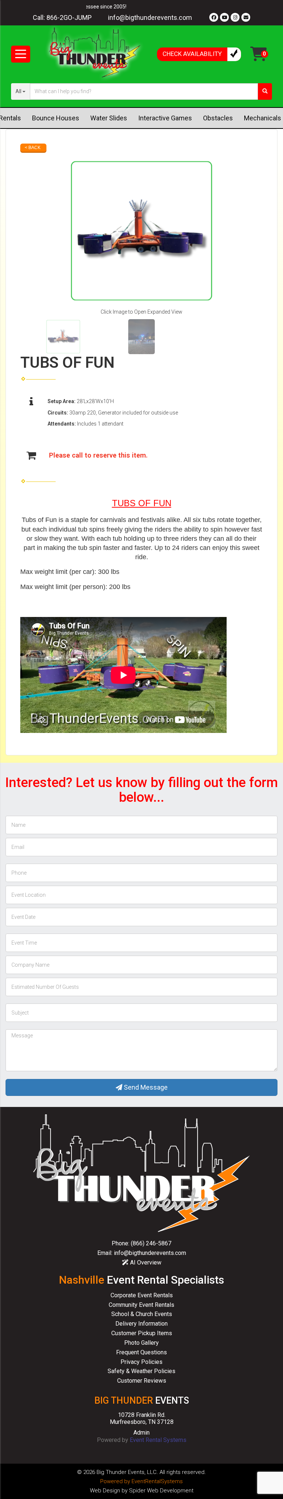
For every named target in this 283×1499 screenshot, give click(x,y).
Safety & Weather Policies (141, 1371)
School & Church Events (141, 1314)
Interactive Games (165, 118)
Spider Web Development (161, 1490)
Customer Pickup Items (141, 1333)
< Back (33, 147)
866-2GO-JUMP (69, 17)
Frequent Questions (141, 1352)
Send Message (145, 1087)
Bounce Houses (55, 118)
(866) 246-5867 (151, 1243)
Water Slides (108, 118)
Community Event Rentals (141, 1304)
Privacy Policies (141, 1361)
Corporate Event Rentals (142, 1295)
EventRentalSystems (157, 1481)
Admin (141, 1432)
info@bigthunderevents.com (150, 17)
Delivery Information (141, 1323)
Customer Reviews (141, 1380)
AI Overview (145, 1262)
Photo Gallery (141, 1342)
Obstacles (218, 118)
